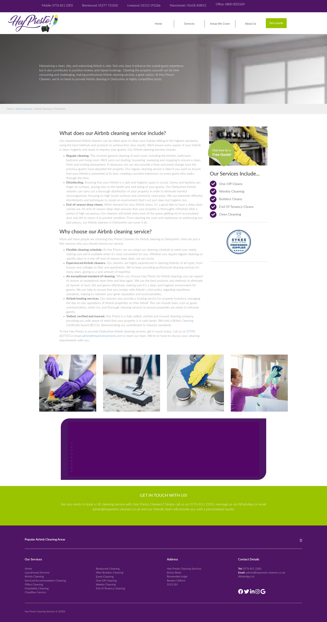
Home (158, 23)
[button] (276, 23)
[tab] (163, 540)
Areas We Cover (220, 23)
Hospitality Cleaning (37, 588)
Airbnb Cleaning (23, 109)
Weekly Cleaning (106, 584)
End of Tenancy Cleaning (110, 588)
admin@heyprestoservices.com (102, 336)
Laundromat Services (37, 572)
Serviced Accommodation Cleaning (45, 580)
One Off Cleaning (106, 580)
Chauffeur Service (35, 592)
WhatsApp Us (246, 576)
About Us (250, 23)
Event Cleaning (105, 576)
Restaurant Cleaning (108, 568)
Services (189, 23)
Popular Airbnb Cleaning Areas (45, 539)
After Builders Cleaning (109, 572)
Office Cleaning (34, 584)
